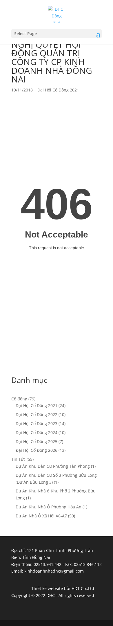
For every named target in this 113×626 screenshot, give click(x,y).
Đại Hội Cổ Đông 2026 (36, 450)
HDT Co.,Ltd (83, 588)
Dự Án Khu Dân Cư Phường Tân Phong (53, 466)
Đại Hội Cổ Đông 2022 (36, 414)
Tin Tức (18, 459)
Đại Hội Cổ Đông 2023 (36, 423)
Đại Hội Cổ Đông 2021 (58, 90)
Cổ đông (19, 399)
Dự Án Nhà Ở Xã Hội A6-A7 (41, 516)
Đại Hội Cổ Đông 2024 (36, 432)
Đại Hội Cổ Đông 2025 (36, 441)
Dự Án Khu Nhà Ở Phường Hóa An (48, 507)
